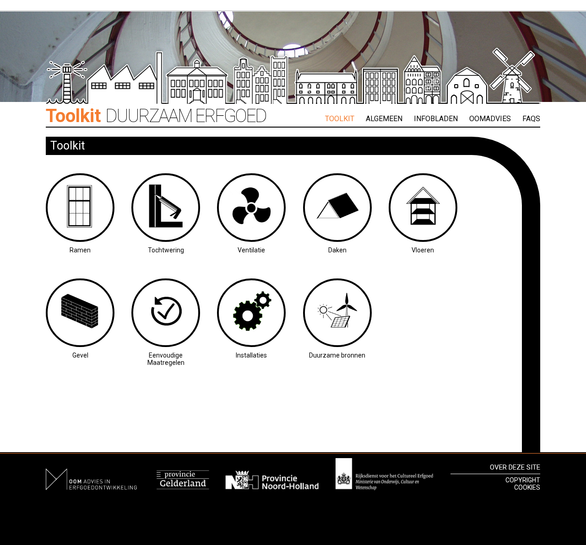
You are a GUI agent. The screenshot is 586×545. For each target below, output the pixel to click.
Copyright (522, 480)
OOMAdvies (490, 118)
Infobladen (436, 118)
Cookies (527, 487)
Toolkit (339, 118)
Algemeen (384, 118)
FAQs (531, 118)
